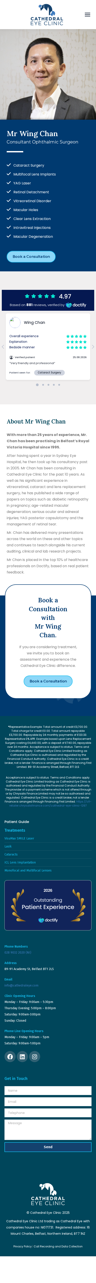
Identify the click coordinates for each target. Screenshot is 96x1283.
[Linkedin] (22, 1056)
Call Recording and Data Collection (58, 1246)
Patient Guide (16, 821)
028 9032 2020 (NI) (17, 952)
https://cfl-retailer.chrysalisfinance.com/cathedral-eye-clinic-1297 (50, 803)
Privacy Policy (22, 1246)
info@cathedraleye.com (21, 985)
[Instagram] (34, 1056)
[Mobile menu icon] (87, 14)
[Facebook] (10, 1056)
